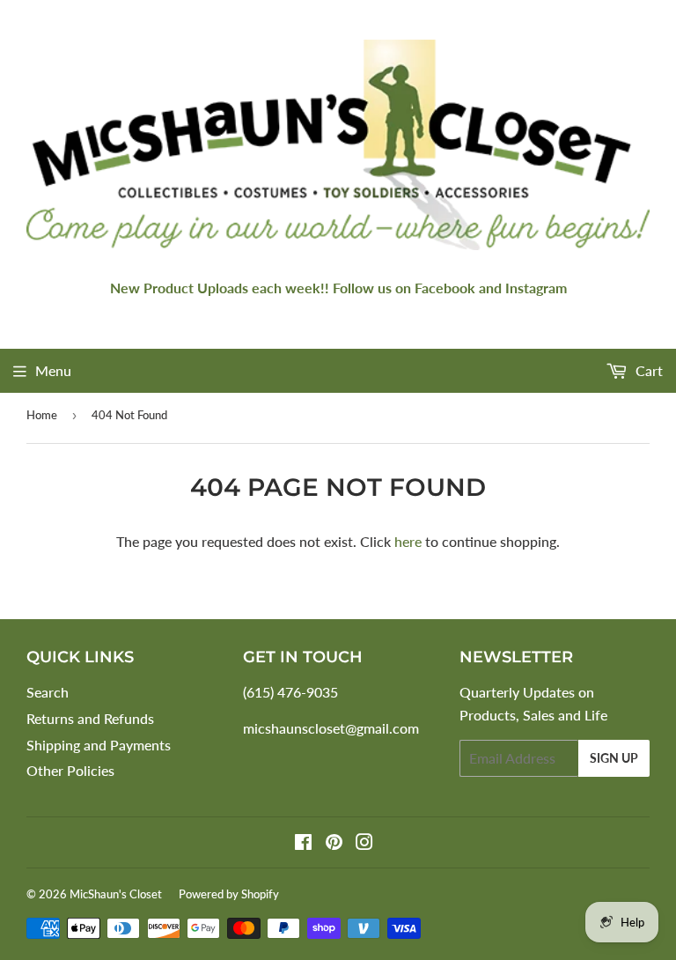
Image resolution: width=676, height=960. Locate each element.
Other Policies (70, 770)
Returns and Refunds (90, 718)
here (408, 541)
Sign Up (614, 757)
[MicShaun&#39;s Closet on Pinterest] (334, 843)
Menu (53, 370)
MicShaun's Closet (116, 894)
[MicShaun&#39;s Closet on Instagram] (364, 843)
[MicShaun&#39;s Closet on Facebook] (303, 843)
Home (41, 415)
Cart (647, 370)
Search (47, 691)
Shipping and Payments (98, 744)
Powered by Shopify (229, 894)
